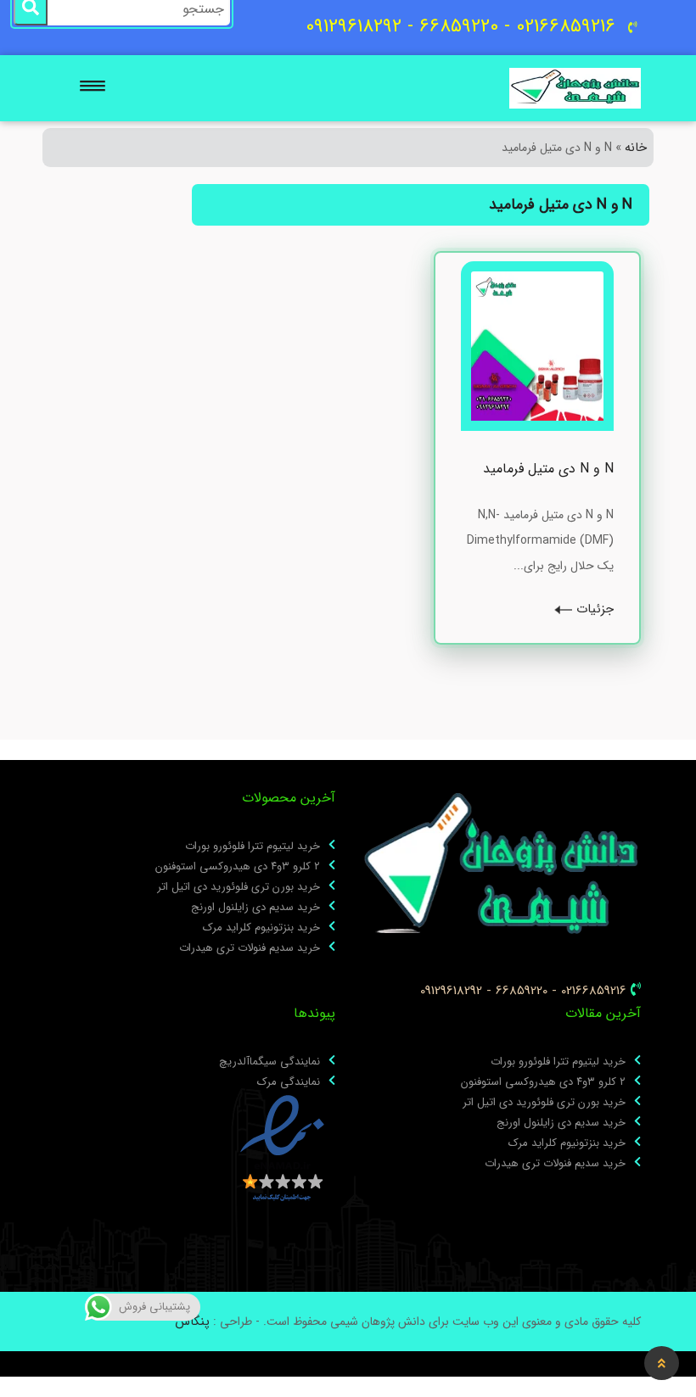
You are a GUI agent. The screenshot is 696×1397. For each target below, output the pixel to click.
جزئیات (593, 609)
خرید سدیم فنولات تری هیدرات (249, 948)
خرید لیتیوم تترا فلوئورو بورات (252, 846)
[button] (95, 82)
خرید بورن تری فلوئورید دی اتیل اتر (238, 887)
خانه (636, 147)
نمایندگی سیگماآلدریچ (269, 1061)
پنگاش (192, 1321)
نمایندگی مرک (288, 1082)
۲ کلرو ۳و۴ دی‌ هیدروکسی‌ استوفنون (237, 866)
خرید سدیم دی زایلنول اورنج (255, 907)
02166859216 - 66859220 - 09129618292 (523, 991)
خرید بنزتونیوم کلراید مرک (261, 927)
